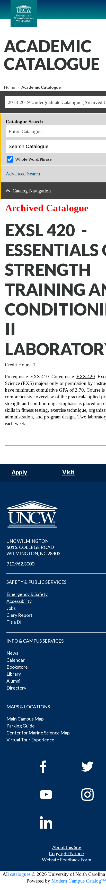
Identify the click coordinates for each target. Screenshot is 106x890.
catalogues (20, 874)
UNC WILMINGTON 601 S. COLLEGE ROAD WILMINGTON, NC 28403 (33, 547)
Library (13, 674)
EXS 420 (85, 376)
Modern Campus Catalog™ (78, 881)
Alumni (13, 681)
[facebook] (53, 766)
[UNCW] (24, 13)
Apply (19, 472)
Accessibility (19, 601)
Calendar (15, 660)
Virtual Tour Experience (30, 739)
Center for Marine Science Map (38, 732)
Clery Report (19, 615)
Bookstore (17, 667)
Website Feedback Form (66, 859)
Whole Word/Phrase (33, 159)
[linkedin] (53, 822)
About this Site (67, 847)
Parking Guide (20, 726)
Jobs (11, 608)
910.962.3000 (20, 564)
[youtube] (53, 794)
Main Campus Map (25, 719)
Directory (16, 688)
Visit (68, 472)
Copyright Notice (66, 853)
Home (9, 87)
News (12, 653)
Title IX (13, 622)
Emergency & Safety (27, 594)
